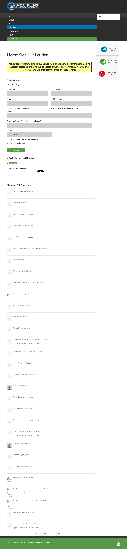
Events (22, 543)
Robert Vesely (17, 363)
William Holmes (18, 271)
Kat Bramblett (17, 259)
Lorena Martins (18, 225)
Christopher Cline (18, 374)
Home (10, 16)
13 (59, 534)
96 (68, 534)
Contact (39, 543)
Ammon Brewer (18, 191)
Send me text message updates (65, 108)
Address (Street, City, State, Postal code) (24, 121)
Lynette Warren (18, 237)
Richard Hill (16, 328)
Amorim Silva (17, 420)
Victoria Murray (18, 214)
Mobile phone (56, 99)
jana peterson (17, 408)
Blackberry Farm (18, 316)
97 (73, 534)
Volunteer (30, 543)
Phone (9, 112)
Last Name (55, 90)
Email (9, 99)
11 (49, 534)
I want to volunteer (17, 143)
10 (45, 534)
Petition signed (12, 163)
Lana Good (16, 443)
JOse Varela (17, 385)
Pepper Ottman (18, 397)
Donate (47, 543)
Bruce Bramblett (18, 248)
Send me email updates (19, 108)
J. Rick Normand (36, 248)
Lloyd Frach (32, 351)
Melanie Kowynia (18, 455)
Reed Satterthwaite (19, 512)
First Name (12, 90)
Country (10, 130)
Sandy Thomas (18, 477)
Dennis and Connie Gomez (21, 489)
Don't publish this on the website (23, 139)
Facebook (38, 339)
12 (54, 534)
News (15, 543)
